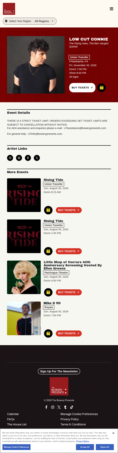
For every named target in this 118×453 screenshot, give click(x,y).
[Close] (113, 433)
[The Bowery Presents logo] (9, 9)
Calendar (13, 414)
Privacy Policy (69, 419)
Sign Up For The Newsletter (59, 371)
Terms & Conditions (73, 424)
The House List (17, 424)
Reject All (104, 447)
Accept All (85, 447)
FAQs (11, 419)
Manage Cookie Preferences (16, 447)
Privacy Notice (82, 441)
